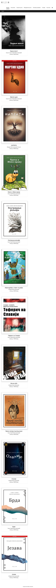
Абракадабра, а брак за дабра (14, 288)
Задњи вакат (14, 51)
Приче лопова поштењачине (13, 431)
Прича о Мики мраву (14, 192)
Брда (13, 526)
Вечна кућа (14, 383)
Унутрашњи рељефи (14, 240)
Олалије (14, 479)
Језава (14, 574)
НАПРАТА (14, 145)
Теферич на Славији (14, 335)
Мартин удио (14, 97)
